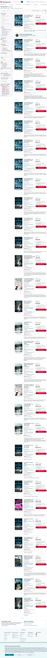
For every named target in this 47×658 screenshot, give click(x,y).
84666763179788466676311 (28, 585)
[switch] (2, 74)
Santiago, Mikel (26, 17)
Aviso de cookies (22, 641)
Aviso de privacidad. (31, 652)
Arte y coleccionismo (27, 4)
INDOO (27, 547)
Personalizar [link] (30, 654)
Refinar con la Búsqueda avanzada (17, 8)
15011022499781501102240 (28, 21)
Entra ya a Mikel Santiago (23, 36)
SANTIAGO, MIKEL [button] (7, 8)
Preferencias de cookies (17, 651)
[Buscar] (22, 2)
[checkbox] (1, 14)
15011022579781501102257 (28, 224)
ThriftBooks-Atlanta (29, 168)
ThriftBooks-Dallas (29, 111)
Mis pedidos (5, 638)
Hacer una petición (5, 625)
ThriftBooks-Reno (29, 129)
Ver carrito (5, 639)
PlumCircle (28, 246)
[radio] (1, 40)
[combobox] (16, 2)
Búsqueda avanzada (3, 4)
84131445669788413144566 (28, 563)
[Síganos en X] (36, 636)
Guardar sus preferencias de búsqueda (30, 625)
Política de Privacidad (22, 638)
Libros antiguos (18, 4)
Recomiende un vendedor (15, 637)
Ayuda (45, 1)
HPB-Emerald (28, 267)
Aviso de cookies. (43, 651)
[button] (2, 10)
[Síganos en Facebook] (36, 634)
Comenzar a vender (44, 4)
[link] (45, 10)
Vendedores (35, 4)
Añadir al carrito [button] (41, 23)
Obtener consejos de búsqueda (29, 622)
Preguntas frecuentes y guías (31, 634)
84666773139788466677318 (28, 328)
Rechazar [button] (19, 654)
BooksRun (27, 48)
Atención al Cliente (30, 636)
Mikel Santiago (26, 104)
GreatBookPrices (29, 472)
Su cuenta (37, 1)
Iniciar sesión (32, 1)
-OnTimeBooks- (28, 206)
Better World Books (29, 67)
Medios (21, 635)
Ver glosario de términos (28, 623)
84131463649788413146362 (28, 307)
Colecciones (11, 4)
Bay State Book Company (30, 288)
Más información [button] (3, 95)
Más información (3, 35)
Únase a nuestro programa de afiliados (15, 636)
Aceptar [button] (9, 654)
